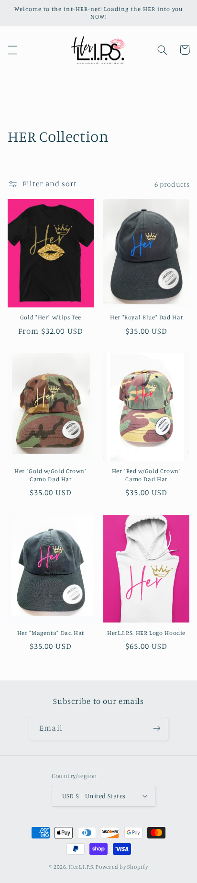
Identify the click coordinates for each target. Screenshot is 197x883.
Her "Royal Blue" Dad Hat (146, 317)
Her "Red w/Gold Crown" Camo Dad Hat (146, 474)
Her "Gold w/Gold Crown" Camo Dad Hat (50, 474)
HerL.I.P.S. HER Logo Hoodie (146, 632)
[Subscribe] (156, 728)
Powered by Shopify (122, 866)
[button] (12, 50)
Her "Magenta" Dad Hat (50, 632)
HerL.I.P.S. (81, 866)
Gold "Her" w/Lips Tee (50, 317)
